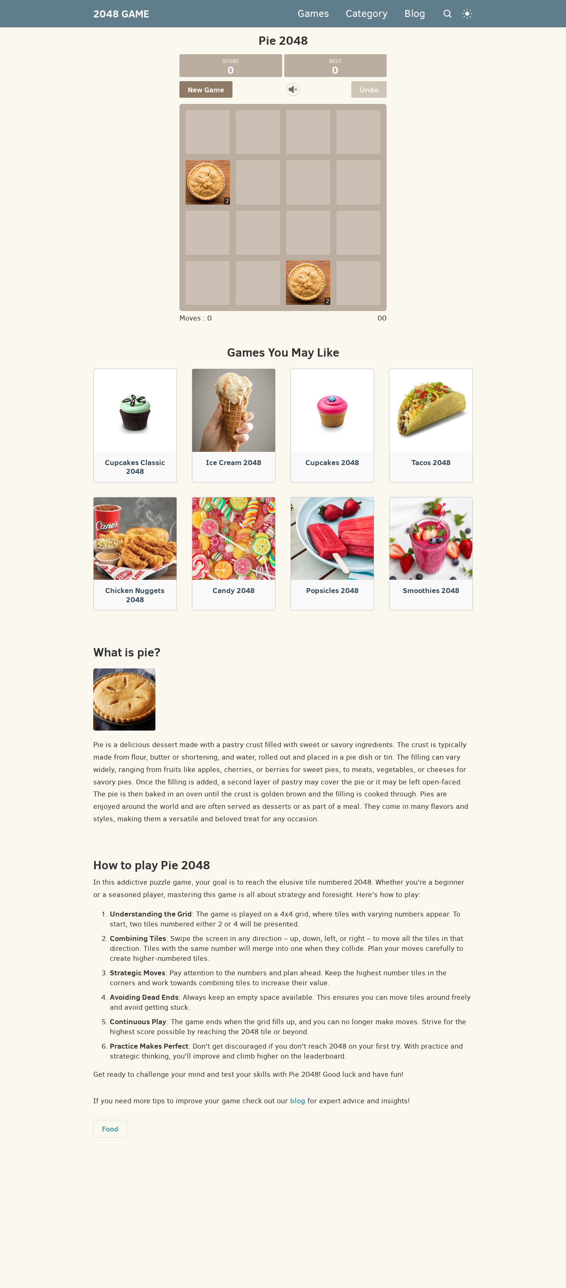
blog (297, 1100)
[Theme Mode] (467, 13)
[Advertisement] (60, 178)
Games (313, 13)
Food (110, 1129)
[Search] (447, 13)
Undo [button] (369, 89)
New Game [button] (206, 89)
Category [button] (367, 13)
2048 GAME (121, 13)
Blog (414, 13)
